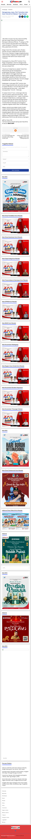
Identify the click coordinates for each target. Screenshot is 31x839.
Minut (3, 798)
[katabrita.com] (16, 1)
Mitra (3, 803)
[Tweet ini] (22, 17)
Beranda (4, 793)
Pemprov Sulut (5, 817)
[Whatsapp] (27, 17)
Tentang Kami (4, 836)
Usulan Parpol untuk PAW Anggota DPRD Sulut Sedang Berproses (23, 136)
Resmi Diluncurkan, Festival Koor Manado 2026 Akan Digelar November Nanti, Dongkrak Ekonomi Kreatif (14, 779)
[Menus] (2, 1)
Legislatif (4, 819)
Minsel (3, 800)
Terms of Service (20, 835)
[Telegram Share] (25, 17)
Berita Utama (5, 812)
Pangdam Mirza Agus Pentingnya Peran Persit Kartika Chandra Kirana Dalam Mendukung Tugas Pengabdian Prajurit (14, 784)
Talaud (3, 815)
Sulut (3, 805)
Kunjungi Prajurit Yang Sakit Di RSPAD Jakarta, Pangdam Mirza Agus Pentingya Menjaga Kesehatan (15, 772)
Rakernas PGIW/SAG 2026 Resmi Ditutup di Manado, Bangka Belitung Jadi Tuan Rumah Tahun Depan (14, 768)
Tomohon (4, 17)
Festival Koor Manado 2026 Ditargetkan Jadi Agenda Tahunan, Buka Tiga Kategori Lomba (14, 776)
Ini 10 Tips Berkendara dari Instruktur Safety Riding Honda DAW (8, 136)
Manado (4, 791)
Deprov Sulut (5, 810)
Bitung (3, 822)
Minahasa (4, 795)
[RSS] (15, 130)
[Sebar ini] (20, 17)
